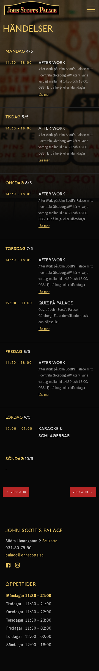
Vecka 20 (81, 492)
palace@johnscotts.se (25, 555)
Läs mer (44, 94)
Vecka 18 (17, 492)
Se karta (49, 540)
